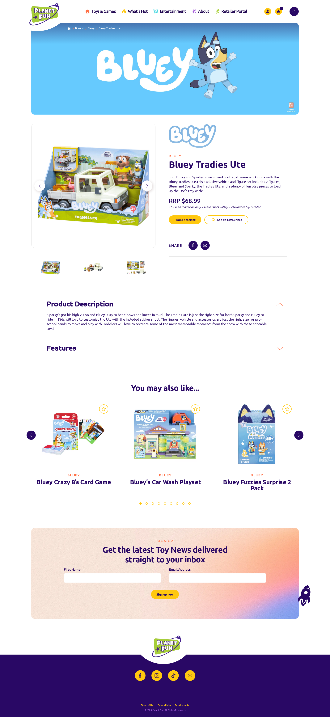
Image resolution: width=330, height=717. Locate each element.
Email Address (179, 569)
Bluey (91, 28)
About (203, 11)
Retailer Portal (234, 11)
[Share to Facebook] (193, 245)
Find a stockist (185, 219)
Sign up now (165, 594)
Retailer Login (182, 705)
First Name (72, 569)
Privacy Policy (164, 705)
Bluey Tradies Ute (109, 28)
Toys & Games (103, 11)
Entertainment (173, 11)
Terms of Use (147, 705)
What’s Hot (138, 11)
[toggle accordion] (280, 304)
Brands (79, 28)
